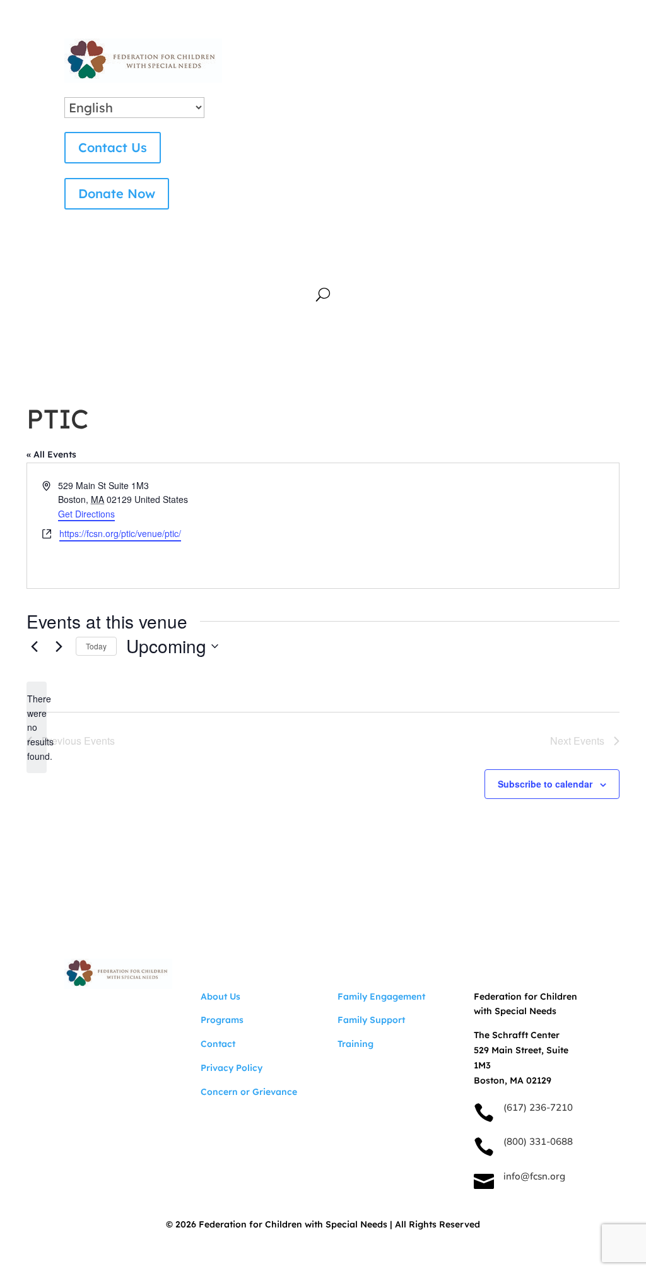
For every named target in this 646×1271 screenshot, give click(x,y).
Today (96, 646)
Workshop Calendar (494, 259)
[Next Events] (58, 646)
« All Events (51, 454)
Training (355, 1043)
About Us (220, 996)
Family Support (371, 1020)
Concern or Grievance (249, 1091)
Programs (222, 1020)
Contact (218, 1043)
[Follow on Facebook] (125, 1013)
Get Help (232, 259)
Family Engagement (381, 996)
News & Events (266, 278)
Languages (362, 278)
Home (108, 259)
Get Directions (86, 513)
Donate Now (116, 193)
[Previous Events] (34, 646)
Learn (398, 259)
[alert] (36, 727)
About (161, 259)
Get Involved (318, 259)
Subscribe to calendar (545, 783)
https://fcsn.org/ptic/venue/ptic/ (120, 533)
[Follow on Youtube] (74, 1013)
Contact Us (112, 147)
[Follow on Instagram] (100, 1013)
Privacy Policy (231, 1067)
